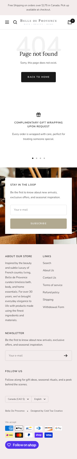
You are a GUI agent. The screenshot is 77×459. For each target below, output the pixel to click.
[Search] (15, 22)
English (37, 399)
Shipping (48, 300)
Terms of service (52, 285)
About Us (48, 270)
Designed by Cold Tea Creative (47, 410)
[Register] (66, 355)
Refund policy (51, 292)
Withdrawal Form (53, 307)
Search (47, 263)
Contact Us (49, 278)
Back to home (38, 77)
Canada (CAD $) (16, 399)
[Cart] (70, 22)
